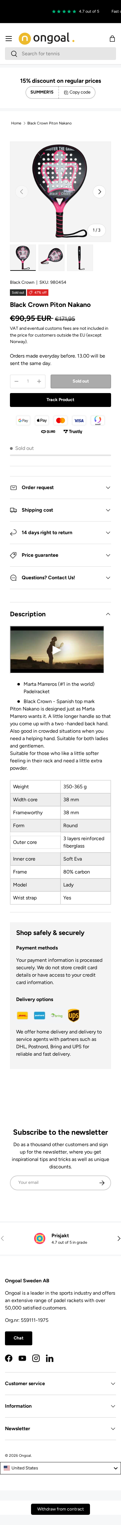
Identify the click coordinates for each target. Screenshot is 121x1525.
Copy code (80, 92)
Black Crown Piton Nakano (49, 123)
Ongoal (25, 1455)
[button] (112, 38)
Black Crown (22, 282)
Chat (19, 1338)
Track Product (60, 399)
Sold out (81, 381)
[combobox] (60, 53)
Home (16, 123)
